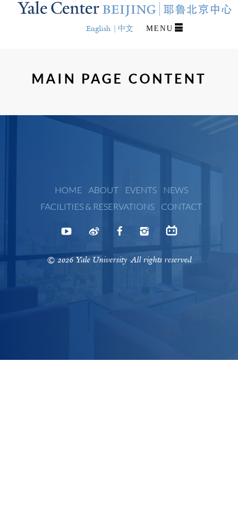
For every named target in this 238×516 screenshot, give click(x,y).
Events (141, 189)
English (98, 28)
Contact (181, 206)
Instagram (144, 234)
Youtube (66, 234)
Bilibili (171, 234)
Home (68, 189)
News (175, 189)
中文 (125, 28)
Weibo (94, 234)
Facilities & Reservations (97, 206)
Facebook (119, 234)
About (103, 189)
